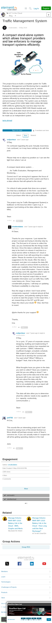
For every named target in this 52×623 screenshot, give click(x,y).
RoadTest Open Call (15, 604)
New (48, 15)
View (49, 619)
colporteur (11, 140)
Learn (3, 577)
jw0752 (10, 418)
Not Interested (11, 619)
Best (25, 135)
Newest (33, 135)
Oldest (18, 135)
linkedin (32, 563)
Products (4, 592)
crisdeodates (12, 28)
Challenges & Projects (9, 587)
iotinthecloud (11, 499)
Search (30, 8)
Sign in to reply (17, 130)
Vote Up (8, 221)
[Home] (9, 8)
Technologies (5, 582)
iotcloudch (10, 495)
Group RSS (26, 547)
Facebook (19, 563)
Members (4, 571)
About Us (4, 603)
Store (3, 598)
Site (26, 8)
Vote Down (11, 221)
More (7, 13)
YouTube (44, 563)
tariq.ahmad (7, 120)
